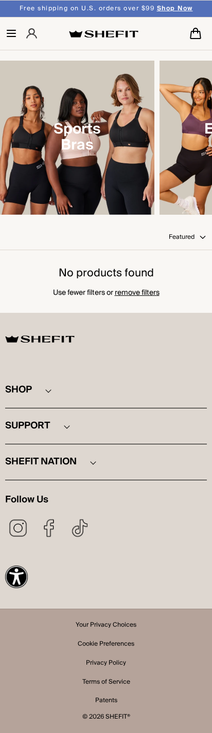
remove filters (137, 293)
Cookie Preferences (106, 644)
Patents (106, 701)
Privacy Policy (106, 663)
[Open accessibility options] (16, 577)
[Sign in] (31, 33)
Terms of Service (106, 682)
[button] (11, 33)
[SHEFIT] (103, 34)
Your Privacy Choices (106, 625)
